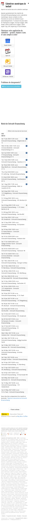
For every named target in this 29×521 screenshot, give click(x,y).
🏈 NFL (21, 434)
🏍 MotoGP (16, 433)
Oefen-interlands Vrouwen (22, 480)
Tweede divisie (18, 502)
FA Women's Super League (18, 464)
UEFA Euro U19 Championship (7, 505)
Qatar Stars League (16, 485)
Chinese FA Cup (15, 449)
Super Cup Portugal (17, 495)
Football (4, 433)
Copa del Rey (9, 453)
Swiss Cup (16, 499)
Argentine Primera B (20, 440)
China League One (9, 447)
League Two (19, 473)
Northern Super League (9, 478)
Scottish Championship (19, 487)
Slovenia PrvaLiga (10, 494)
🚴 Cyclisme (3, 434)
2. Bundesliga (23, 438)
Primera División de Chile (11, 484)
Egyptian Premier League (13, 460)
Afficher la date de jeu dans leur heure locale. (17, 131)
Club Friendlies (17, 450)
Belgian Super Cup (8, 443)
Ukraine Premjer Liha (19, 506)
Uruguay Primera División (6, 508)
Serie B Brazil (21, 492)
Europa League (9, 463)
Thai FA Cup (3, 501)
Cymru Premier (7, 456)
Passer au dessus (15, 409)
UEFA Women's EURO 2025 (8, 506)
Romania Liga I (25, 485)
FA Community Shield (17, 463)
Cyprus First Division (15, 456)
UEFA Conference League (9, 504)
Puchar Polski (9, 485)
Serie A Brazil (4, 492)
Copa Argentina (20, 452)
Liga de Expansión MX (15, 474)
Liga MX (22, 474)
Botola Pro (15, 443)
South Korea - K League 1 (7, 495)
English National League (11, 461)
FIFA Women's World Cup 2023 (15, 466)
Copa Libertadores (24, 453)
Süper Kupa (24, 495)
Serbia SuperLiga (17, 491)
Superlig (13, 498)
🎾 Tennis (23, 433)
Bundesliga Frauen (5, 445)
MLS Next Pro (6, 477)
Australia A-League (14, 442)
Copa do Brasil (16, 453)
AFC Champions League (13, 439)
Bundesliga (21, 443)
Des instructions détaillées (11, 86)
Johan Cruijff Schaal (5, 471)
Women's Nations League (20, 511)
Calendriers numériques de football (16, 5)
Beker (20, 442)
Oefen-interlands (12, 480)
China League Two (18, 447)
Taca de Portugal (23, 499)
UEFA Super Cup (18, 505)
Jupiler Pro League (14, 471)
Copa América (13, 452)
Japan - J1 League (21, 470)
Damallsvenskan (24, 456)
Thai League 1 (10, 501)
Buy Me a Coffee (22, 416)
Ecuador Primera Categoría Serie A (13, 459)
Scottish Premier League (9, 490)
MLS (2, 477)
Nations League (13, 477)
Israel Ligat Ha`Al (13, 470)
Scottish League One (15, 488)
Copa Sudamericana (6, 454)
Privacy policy (11, 518)
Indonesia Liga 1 (20, 468)
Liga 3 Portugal (7, 474)
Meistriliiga (24, 476)
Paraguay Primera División (12, 481)
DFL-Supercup (19, 457)
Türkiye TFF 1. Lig (11, 502)
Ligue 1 (15, 476)
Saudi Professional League (7, 487)
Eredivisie (19, 461)
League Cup (7, 473)
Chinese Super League (8, 450)
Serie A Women (11, 492)
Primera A (9, 483)
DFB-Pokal (13, 457)
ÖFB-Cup (4, 481)
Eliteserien (3, 461)
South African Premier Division (21, 494)
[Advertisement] (14, 104)
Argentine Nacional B (10, 440)
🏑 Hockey (16, 434)
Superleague (8, 498)
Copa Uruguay (14, 454)
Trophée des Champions (19, 501)
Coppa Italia (20, 454)
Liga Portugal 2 (10, 476)
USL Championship (23, 508)
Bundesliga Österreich (14, 445)
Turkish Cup (3, 502)
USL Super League (13, 509)
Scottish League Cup (5, 488)
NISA (2, 478)
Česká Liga (19, 446)
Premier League (22, 481)
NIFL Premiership (21, 477)
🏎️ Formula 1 (10, 433)
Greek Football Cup (10, 467)
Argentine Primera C (5, 442)
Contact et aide (4, 518)
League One (13, 473)
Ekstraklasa (22, 460)
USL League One (4, 509)
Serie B (16, 492)
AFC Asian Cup (4, 439)
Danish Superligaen (6, 457)
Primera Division (15, 483)
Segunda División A (9, 491)
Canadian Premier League (10, 446)
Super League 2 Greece (6, 497)
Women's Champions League (7, 511)
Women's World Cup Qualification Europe (10, 512)
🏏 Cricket (10, 434)
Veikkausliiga (20, 509)
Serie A (23, 491)
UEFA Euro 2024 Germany (20, 504)
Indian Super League (11, 468)
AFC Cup (21, 439)
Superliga (18, 498)
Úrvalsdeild (15, 508)
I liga (5, 468)
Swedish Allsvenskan (8, 499)
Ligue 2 (19, 476)
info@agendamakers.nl (16, 519)
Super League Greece (16, 497)
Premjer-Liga (4, 483)
